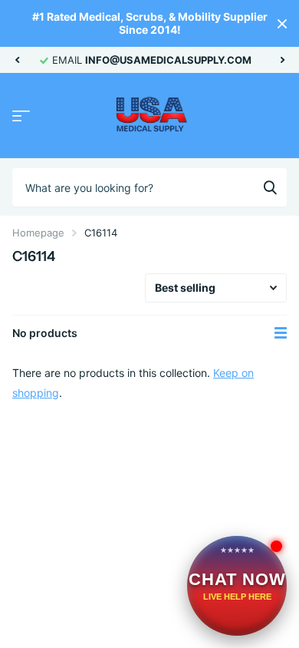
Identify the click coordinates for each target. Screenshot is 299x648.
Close (282, 23)
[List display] (280, 333)
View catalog (21, 116)
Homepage (38, 232)
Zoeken (270, 187)
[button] (17, 60)
